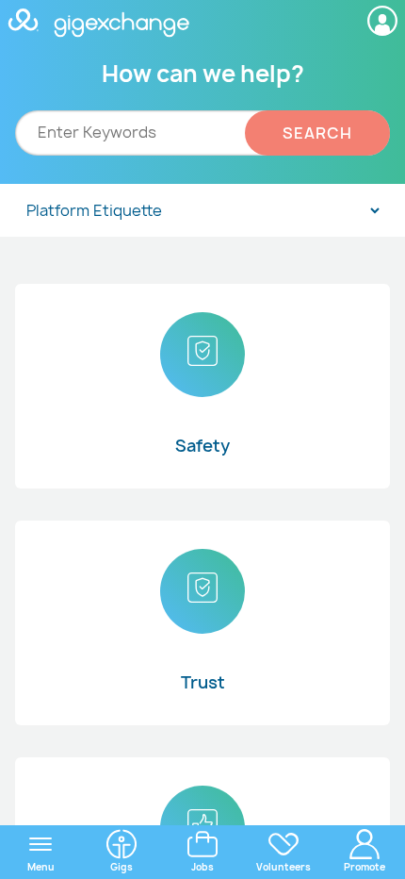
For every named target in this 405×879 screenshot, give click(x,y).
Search (317, 133)
